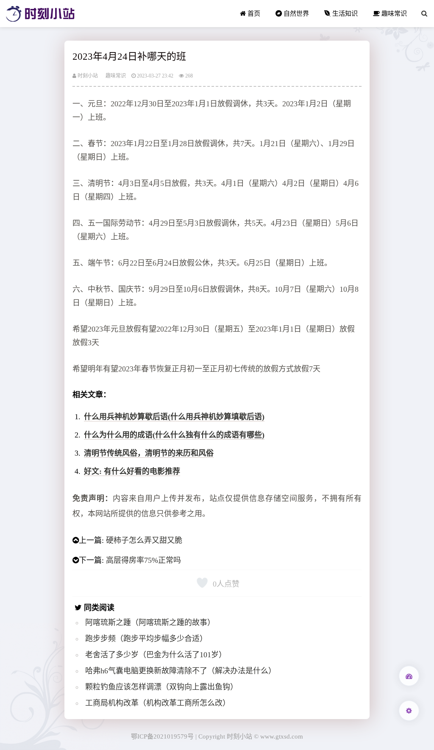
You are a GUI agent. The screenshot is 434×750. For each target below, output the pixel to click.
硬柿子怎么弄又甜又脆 (144, 540)
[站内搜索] (424, 13)
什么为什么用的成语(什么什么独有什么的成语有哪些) (174, 435)
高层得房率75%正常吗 (143, 560)
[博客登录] (409, 676)
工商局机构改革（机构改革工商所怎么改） (157, 703)
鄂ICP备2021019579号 (162, 736)
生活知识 (344, 13)
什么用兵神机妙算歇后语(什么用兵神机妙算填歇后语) (174, 416)
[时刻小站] (40, 13)
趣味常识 (393, 13)
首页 (253, 13)
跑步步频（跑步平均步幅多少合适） (146, 638)
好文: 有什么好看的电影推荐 (132, 471)
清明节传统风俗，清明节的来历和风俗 (149, 453)
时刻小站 (87, 76)
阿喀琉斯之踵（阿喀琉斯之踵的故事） (150, 622)
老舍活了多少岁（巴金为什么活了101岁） (155, 654)
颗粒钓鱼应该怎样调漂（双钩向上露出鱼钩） (161, 687)
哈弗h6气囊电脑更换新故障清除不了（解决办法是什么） (180, 671)
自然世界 (295, 13)
